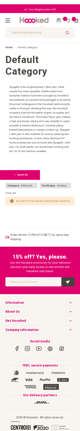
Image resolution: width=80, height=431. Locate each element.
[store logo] (34, 20)
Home (9, 47)
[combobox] (40, 32)
